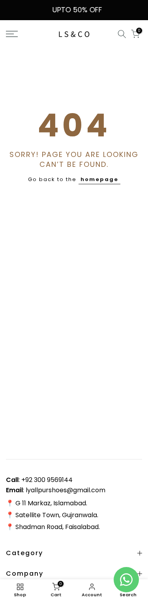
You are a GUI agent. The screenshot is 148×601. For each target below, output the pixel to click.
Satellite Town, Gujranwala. (56, 515)
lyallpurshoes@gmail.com (65, 490)
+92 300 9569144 (47, 479)
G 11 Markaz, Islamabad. (51, 503)
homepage (99, 179)
